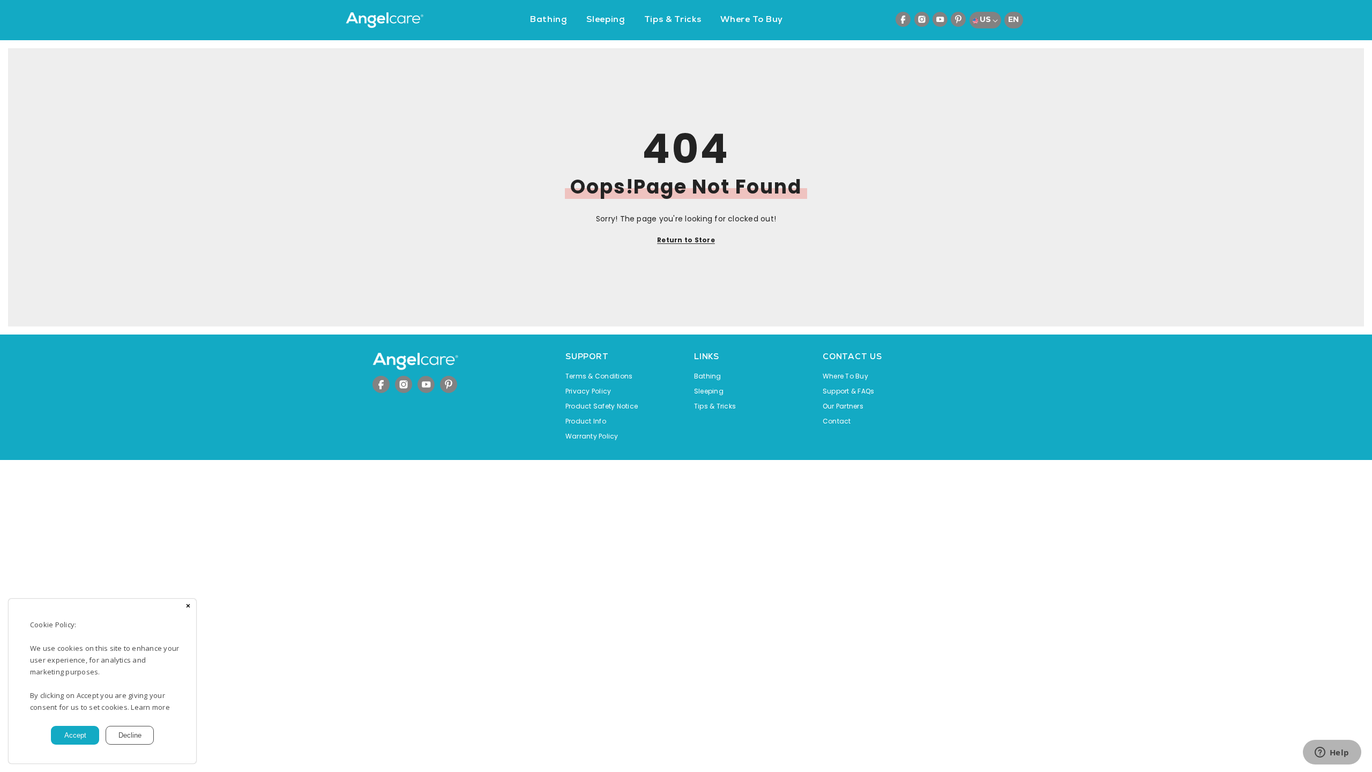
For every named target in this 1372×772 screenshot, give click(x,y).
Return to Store (686, 239)
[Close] (188, 607)
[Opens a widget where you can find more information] (1331, 753)
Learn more (150, 707)
